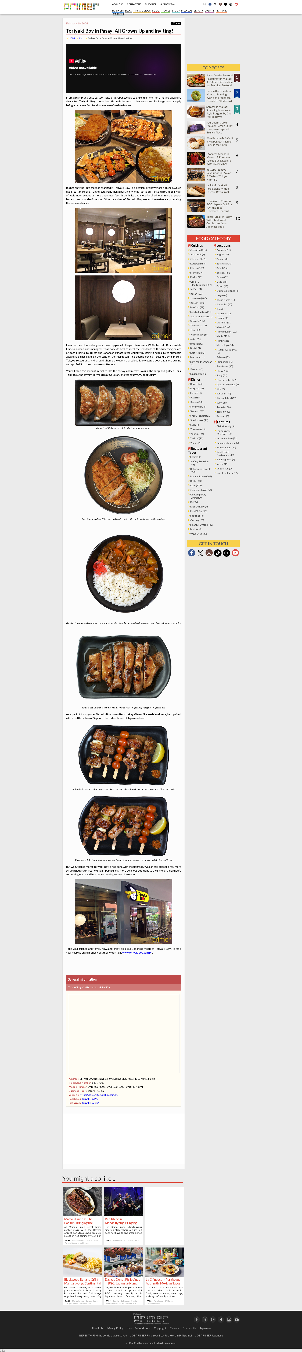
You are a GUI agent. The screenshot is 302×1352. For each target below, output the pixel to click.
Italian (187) (196, 293)
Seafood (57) (197, 411)
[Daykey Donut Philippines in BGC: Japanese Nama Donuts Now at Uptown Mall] (123, 1275)
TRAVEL (165, 10)
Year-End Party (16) (227, 473)
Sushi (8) (195, 424)
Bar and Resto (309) (201, 476)
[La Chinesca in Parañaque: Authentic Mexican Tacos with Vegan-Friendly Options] (164, 1275)
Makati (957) (223, 327)
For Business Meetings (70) (224, 432)
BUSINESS (118, 10)
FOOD (156, 10)
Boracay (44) (223, 272)
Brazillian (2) (196, 343)
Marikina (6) (223, 340)
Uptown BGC (130, 1303)
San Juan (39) (224, 393)
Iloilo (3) (221, 308)
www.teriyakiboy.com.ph (137, 952)
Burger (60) (196, 383)
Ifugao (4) (222, 295)
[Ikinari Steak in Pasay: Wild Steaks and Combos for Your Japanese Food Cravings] (196, 227)
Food (81, 38)
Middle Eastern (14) (200, 311)
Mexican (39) (197, 307)
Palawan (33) (223, 357)
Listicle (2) (195, 456)
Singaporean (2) (198, 373)
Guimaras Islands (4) (228, 290)
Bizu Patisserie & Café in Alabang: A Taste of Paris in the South (219, 141)
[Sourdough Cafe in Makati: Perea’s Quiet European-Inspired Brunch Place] (196, 132)
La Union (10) (224, 313)
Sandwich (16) (198, 406)
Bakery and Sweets (129, 1301)
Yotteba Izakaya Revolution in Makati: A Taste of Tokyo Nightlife (219, 174)
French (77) (196, 272)
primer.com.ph (148, 1342)
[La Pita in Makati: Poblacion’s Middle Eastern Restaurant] (196, 195)
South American (153, 1303)
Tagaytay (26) (224, 407)
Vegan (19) (222, 463)
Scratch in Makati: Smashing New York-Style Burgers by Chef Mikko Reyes (219, 111)
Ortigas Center (92, 1240)
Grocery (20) (197, 520)
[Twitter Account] (215, 4)
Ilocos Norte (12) (226, 299)
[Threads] (226, 556)
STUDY (176, 10)
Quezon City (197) (226, 379)
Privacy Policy (115, 1328)
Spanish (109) (197, 320)
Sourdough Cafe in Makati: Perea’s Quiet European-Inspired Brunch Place (219, 127)
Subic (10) (222, 402)
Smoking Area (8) (226, 459)
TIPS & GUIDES (142, 10)
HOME (72, 38)
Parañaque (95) (225, 366)
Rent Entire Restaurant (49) (225, 453)
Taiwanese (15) (198, 325)
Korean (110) (197, 302)
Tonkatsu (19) (198, 429)
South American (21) (201, 316)
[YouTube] (236, 1319)
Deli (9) (194, 502)
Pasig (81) (222, 375)
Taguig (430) (223, 411)
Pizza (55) (195, 397)
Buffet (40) (196, 480)
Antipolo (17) (224, 249)
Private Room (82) (226, 447)
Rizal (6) (221, 388)
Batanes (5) (223, 416)
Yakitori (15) (196, 438)
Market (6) (196, 529)
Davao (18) (222, 286)
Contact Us (189, 1328)
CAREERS (118, 14)
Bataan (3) (222, 258)
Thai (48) (195, 329)
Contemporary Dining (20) (198, 496)
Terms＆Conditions (138, 1328)
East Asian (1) (197, 352)
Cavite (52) (222, 277)
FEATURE (221, 10)
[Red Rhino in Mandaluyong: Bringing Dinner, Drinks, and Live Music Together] (123, 1215)
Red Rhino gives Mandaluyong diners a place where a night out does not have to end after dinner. (123, 1229)
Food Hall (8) (197, 515)
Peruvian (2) (196, 369)
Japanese (205, 1328)
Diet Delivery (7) (199, 506)
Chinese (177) (198, 258)
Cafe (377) (196, 485)
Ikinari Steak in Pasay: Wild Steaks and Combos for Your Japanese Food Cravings (219, 223)
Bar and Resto (92, 1301)
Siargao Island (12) (226, 398)
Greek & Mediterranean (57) (201, 283)
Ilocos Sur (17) (224, 304)
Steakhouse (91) (199, 420)
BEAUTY (198, 10)
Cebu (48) (222, 281)
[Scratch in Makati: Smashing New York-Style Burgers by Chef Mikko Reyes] (196, 117)
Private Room (71, 1243)
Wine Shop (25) (198, 533)
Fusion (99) (196, 277)
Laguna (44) (223, 317)
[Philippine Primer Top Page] (81, 12)
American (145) (198, 249)
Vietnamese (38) (199, 334)
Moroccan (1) (197, 357)
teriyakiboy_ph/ (90, 1102)
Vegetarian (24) (225, 468)
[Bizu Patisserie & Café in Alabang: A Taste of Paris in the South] (196, 148)
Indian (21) (196, 289)
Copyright (160, 1328)
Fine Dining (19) (198, 511)
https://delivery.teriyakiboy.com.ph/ (99, 1094)
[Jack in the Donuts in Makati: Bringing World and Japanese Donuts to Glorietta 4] (196, 101)
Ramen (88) (196, 402)
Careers (174, 1328)
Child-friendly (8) (226, 426)
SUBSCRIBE (150, 4)
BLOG (128, 10)
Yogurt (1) (195, 442)
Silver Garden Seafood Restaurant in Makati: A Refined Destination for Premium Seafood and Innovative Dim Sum (219, 84)
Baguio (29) (223, 254)
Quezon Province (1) (228, 384)
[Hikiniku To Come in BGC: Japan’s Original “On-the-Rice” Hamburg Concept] (196, 211)
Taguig (116, 1301)
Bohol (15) (222, 268)
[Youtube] (236, 4)
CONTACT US (134, 4)
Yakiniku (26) (197, 433)
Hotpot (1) (196, 392)
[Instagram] (220, 4)
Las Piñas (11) (224, 322)
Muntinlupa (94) (225, 345)
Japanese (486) (198, 298)
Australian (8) (197, 254)
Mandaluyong (78, 1240)
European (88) (198, 263)
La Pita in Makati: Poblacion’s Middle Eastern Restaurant (217, 188)
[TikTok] (225, 5)
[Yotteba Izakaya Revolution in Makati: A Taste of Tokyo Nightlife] (196, 179)
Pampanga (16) (225, 361)
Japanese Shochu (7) (228, 442)
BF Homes (169, 1301)
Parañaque (158, 1301)
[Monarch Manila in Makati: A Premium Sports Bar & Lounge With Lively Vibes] (196, 164)
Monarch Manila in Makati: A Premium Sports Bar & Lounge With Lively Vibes (218, 158)
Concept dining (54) (201, 489)
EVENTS (209, 10)
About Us (97, 1328)
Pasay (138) (223, 370)
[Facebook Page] (210, 4)
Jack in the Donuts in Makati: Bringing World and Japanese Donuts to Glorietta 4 (219, 96)
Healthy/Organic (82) (201, 524)
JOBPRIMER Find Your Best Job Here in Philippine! (161, 1335)
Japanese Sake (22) (227, 438)
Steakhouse (83, 1243)
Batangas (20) (224, 263)
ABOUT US (117, 4)
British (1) (195, 348)
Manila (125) (223, 336)
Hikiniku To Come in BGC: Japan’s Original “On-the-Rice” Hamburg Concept (219, 205)
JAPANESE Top (167, 4)
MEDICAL (186, 10)
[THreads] (231, 5)
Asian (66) (195, 339)
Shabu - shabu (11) (200, 415)
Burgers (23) (197, 388)
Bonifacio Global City (115, 1303)
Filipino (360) (197, 268)
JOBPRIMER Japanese (209, 1335)
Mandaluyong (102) (227, 331)
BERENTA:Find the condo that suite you (103, 1335)
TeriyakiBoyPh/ (89, 1098)
